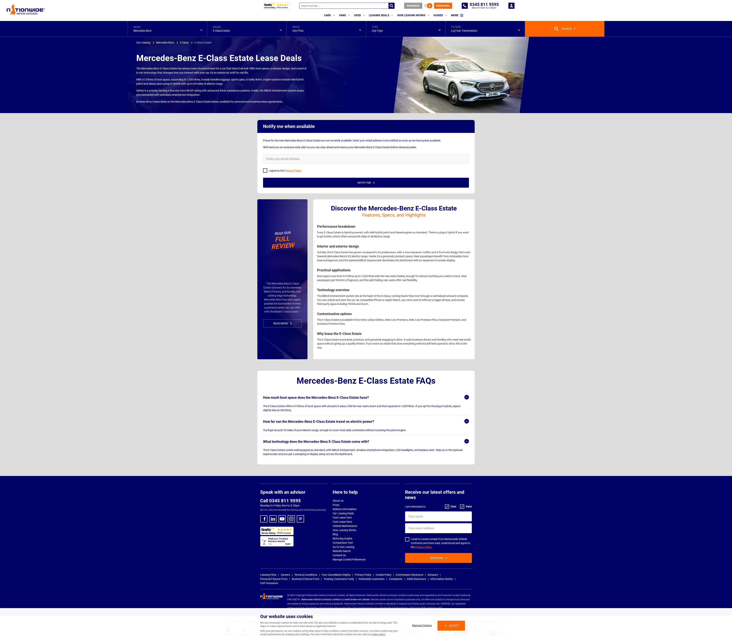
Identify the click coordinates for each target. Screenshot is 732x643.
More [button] (454, 15)
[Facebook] (263, 518)
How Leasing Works (344, 530)
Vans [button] (342, 15)
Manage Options (422, 625)
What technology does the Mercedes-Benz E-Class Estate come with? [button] (316, 442)
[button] (167, 29)
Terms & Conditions (305, 574)
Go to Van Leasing (343, 546)
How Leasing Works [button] (411, 15)
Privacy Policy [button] (293, 170)
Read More (280, 323)
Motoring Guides (342, 538)
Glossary (433, 574)
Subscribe (437, 557)
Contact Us (339, 555)
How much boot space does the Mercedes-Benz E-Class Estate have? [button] (316, 397)
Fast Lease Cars (342, 517)
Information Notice (441, 578)
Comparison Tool (343, 542)
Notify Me (364, 182)
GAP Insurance (269, 583)
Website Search (342, 551)
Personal (443, 5)
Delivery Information (344, 509)
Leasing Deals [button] (379, 15)
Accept (454, 625)
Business (413, 5)
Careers (285, 574)
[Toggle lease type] (428, 5)
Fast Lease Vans (342, 521)
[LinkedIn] (273, 518)
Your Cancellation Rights (336, 574)
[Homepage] (26, 9)
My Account (511, 6)
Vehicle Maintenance (345, 525)
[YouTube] (282, 518)
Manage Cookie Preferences (349, 559)
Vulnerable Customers (371, 578)
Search (391, 6)
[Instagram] (291, 518)
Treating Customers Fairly (339, 578)
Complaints (395, 578)
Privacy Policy (423, 547)
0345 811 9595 (465, 6)
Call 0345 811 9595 (280, 500)
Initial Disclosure (416, 578)
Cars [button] (327, 15)
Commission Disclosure (409, 574)
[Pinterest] (300, 518)
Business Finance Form (305, 578)
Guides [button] (438, 15)
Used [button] (357, 15)
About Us (338, 500)
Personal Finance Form (273, 578)
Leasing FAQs (268, 574)
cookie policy (378, 634)
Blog (335, 534)
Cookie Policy (383, 574)
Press (336, 504)
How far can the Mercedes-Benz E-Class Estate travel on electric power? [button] (318, 422)
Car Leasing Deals (343, 513)
